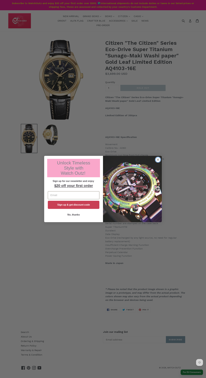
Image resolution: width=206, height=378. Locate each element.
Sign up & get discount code (73, 204)
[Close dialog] (158, 159)
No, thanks (73, 214)
